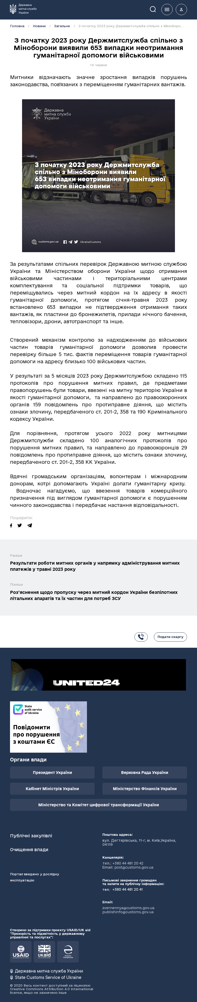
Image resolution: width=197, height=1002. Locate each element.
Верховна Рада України (144, 772)
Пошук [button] (156, 8)
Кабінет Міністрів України (52, 789)
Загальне (62, 26)
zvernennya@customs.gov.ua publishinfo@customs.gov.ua (128, 910)
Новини (39, 26)
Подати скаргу (170, 636)
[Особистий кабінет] (181, 9)
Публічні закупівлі (31, 835)
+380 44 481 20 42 (127, 863)
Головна (17, 26)
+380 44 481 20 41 (127, 889)
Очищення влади (30, 849)
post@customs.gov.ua (133, 867)
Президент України (52, 772)
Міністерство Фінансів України (145, 789)
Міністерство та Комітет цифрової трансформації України (98, 805)
